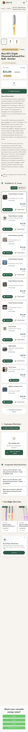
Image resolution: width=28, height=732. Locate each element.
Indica (14, 716)
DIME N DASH (12, 346)
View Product (20, 209)
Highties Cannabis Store (15, 386)
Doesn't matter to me (14, 727)
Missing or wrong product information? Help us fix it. (14, 175)
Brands (3, 8)
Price (15, 188)
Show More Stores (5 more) (15, 411)
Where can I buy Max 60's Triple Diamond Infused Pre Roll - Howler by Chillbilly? (13, 481)
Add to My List (15, 91)
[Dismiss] (25, 537)
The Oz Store (12, 367)
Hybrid (14, 724)
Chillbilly (9, 8)
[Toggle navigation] (24, 2)
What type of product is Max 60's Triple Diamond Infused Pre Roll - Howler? (12, 491)
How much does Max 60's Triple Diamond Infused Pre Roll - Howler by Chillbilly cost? (13, 472)
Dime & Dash (12, 326)
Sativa (14, 720)
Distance (23, 188)
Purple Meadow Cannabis (16, 194)
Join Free (14, 552)
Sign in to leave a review (11, 428)
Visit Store (9, 209)
